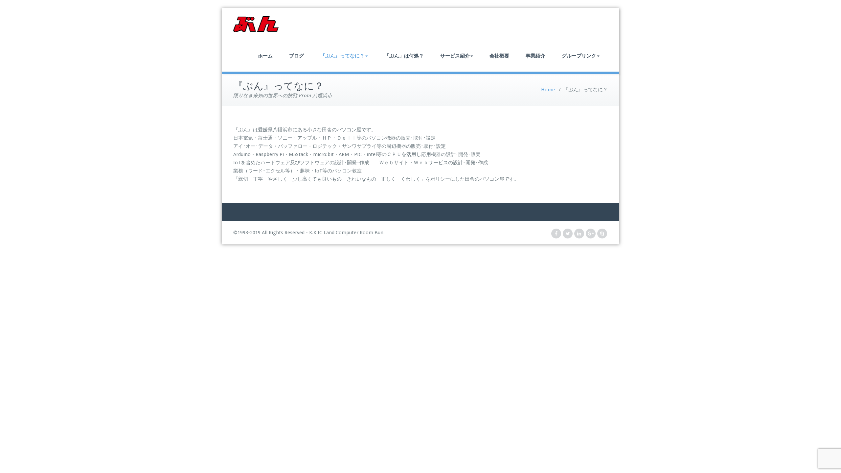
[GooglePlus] (591, 234)
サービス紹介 (455, 56)
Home (548, 90)
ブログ (296, 56)
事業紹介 (535, 56)
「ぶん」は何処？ (404, 56)
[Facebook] (556, 234)
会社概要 (499, 56)
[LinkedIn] (579, 234)
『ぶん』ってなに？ (342, 56)
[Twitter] (568, 234)
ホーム (265, 56)
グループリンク (579, 56)
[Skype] (602, 234)
